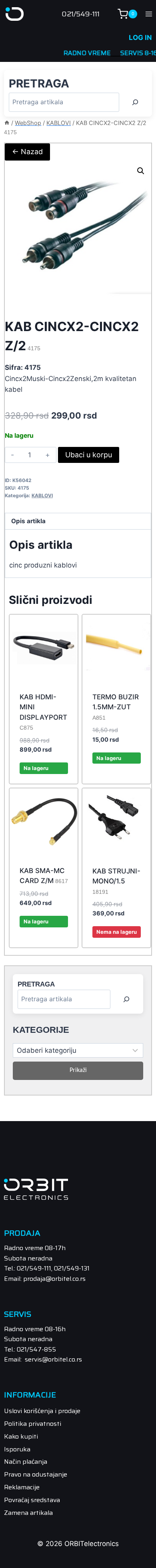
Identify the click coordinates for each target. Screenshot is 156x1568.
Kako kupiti (21, 1436)
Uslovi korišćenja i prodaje (42, 1411)
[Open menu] (148, 14)
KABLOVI (42, 495)
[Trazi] (135, 102)
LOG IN (140, 38)
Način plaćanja (25, 1462)
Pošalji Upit (116, 945)
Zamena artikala (28, 1513)
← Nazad (27, 151)
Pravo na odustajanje (35, 1474)
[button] (141, 171)
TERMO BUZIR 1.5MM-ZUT (115, 707)
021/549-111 (81, 14)
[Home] (7, 122)
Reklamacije (22, 1487)
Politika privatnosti (32, 1424)
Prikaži (78, 1070)
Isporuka (17, 1449)
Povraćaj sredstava (32, 1500)
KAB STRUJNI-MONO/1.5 (116, 881)
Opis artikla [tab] (28, 521)
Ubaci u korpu (88, 455)
